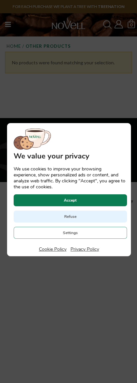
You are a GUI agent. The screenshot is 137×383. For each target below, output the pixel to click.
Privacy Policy (84, 249)
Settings (70, 232)
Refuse (70, 216)
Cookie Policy (52, 249)
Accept (70, 200)
